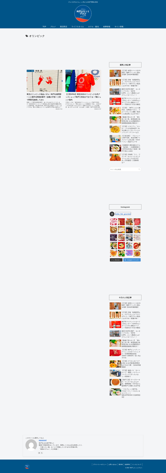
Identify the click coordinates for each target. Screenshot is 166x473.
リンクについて (137, 464)
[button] (139, 169)
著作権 (121, 464)
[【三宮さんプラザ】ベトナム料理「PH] (113, 245)
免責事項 (127, 464)
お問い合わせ (113, 464)
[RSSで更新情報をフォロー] (42, 453)
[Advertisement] (64, 52)
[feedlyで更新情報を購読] (39, 453)
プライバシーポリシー (100, 464)
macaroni (42, 440)
